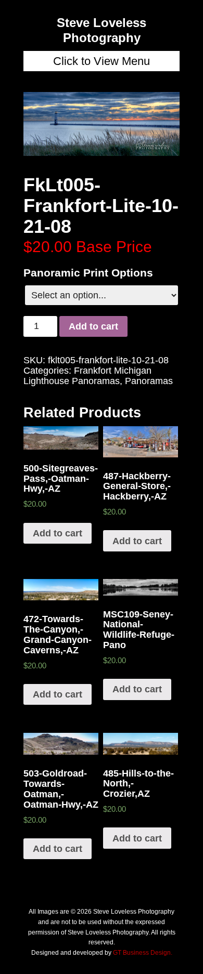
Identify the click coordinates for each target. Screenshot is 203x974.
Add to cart (93, 326)
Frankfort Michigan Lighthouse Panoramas (87, 375)
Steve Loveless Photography (101, 30)
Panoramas (149, 381)
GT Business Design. (142, 952)
